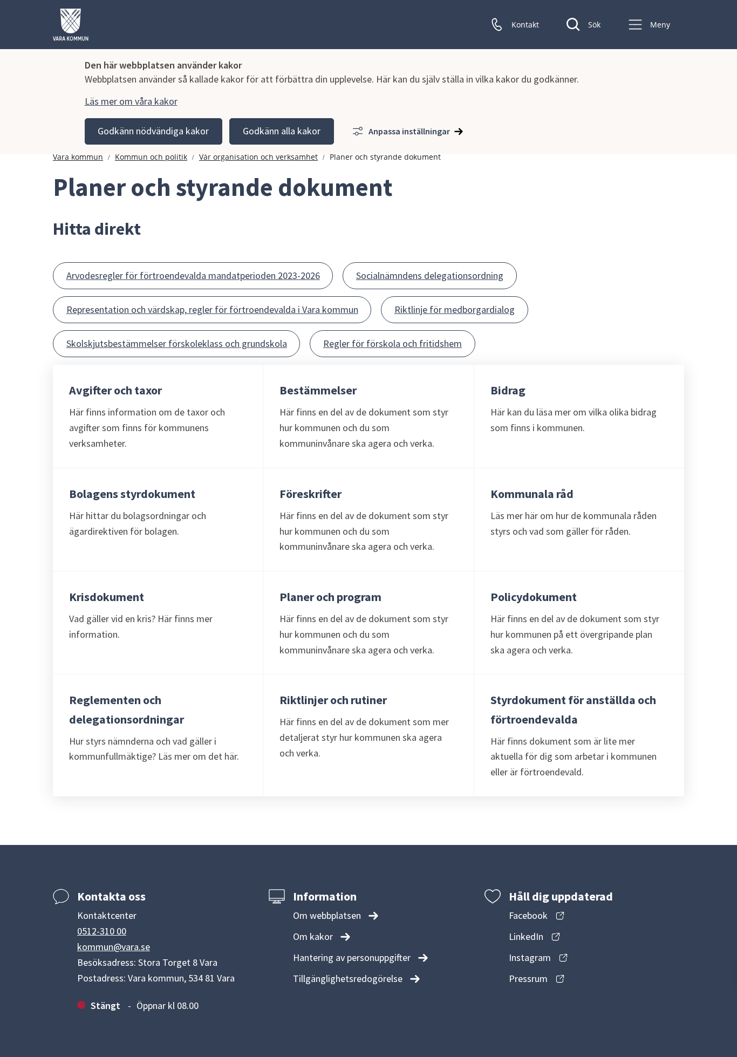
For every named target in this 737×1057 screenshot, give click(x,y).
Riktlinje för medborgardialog (454, 309)
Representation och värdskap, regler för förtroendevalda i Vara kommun (212, 309)
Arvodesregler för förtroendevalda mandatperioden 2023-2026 (193, 275)
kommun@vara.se (113, 946)
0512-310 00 (101, 931)
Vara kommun (78, 157)
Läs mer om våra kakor (131, 101)
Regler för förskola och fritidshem (392, 343)
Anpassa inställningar (409, 131)
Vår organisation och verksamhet (258, 157)
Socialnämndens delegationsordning (429, 275)
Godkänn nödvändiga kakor (153, 131)
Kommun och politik (151, 157)
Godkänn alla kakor (281, 131)
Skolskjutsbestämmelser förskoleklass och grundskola (176, 343)
